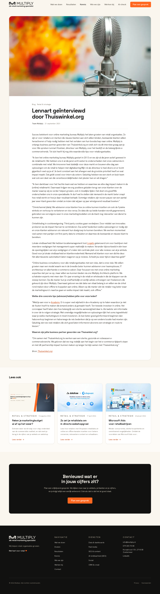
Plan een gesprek (140, 4)
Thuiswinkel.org (45, 351)
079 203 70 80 (128, 546)
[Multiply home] (21, 4)
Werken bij (109, 4)
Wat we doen (56, 4)
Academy (55, 302)
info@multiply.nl (129, 542)
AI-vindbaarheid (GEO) (97, 556)
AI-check (122, 4)
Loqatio (90, 243)
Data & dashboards (96, 542)
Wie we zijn (95, 4)
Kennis (83, 4)
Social (91, 560)
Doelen (57, 547)
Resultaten (71, 4)
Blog (34, 104)
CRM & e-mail (94, 565)
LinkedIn (126, 556)
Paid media (93, 547)
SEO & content (94, 551)
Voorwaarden (146, 583)
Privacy (136, 583)
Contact (57, 569)
